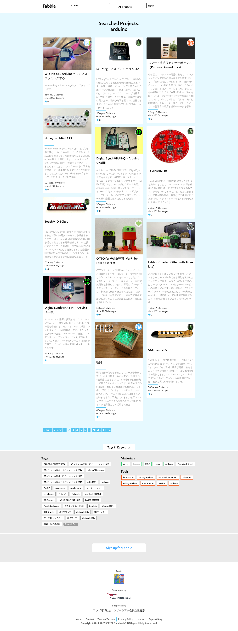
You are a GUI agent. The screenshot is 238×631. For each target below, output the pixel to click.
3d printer (186, 478)
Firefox (162, 484)
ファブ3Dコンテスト (53, 518)
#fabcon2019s (82, 512)
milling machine (130, 484)
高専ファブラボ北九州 (74, 506)
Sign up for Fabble (119, 548)
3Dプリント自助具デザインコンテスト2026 (90, 464)
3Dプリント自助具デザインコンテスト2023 (63, 482)
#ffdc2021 (91, 482)
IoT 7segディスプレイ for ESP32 (117, 69)
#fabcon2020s (88, 518)
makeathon (60, 488)
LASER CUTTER (92, 500)
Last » (107, 430)
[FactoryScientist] (86, 42)
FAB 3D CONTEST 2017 (69, 500)
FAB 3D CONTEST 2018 (54, 464)
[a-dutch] (138, 326)
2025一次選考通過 (52, 524)
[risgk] (138, 132)
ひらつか (63, 494)
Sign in (151, 6)
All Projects (125, 7)
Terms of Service (106, 619)
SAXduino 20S (157, 350)
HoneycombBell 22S (58, 138)
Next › (97, 430)
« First (48, 430)
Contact (90, 619)
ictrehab (93, 506)
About (79, 619)
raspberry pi (75, 488)
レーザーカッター (94, 488)
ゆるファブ (72, 518)
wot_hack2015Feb (93, 494)
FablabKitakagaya (51, 506)
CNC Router (148, 484)
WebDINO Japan (128, 623)
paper (157, 464)
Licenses (140, 619)
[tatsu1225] (190, 226)
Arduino (169, 464)
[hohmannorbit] (138, 223)
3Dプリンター (100, 512)
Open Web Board (185, 464)
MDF (147, 464)
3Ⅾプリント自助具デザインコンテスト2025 (63, 476)
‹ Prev (58, 430)
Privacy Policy (125, 619)
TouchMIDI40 (157, 171)
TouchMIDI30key (56, 221)
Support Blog (155, 619)
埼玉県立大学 (65, 512)
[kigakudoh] (138, 42)
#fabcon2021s (108, 506)
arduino (105, 482)
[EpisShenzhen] (190, 42)
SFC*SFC (110, 623)
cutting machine (146, 478)
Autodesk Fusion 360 (167, 478)
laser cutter (128, 478)
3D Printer (48, 500)
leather (136, 464)
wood (125, 464)
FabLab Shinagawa (95, 470)
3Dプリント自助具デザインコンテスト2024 (63, 470)
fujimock (76, 494)
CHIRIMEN (49, 512)
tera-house (49, 494)
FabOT (47, 488)
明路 (99, 362)
